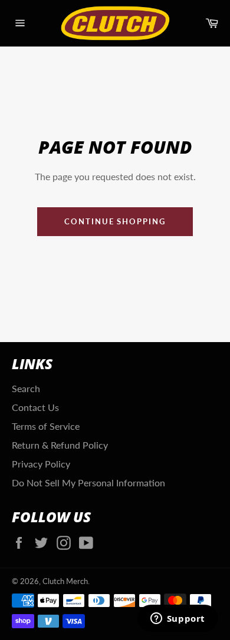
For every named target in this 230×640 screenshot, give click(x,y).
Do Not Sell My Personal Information (88, 482)
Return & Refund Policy (60, 444)
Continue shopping (115, 221)
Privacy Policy (41, 463)
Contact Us (35, 407)
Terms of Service (46, 426)
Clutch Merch (65, 581)
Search (26, 388)
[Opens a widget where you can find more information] (177, 619)
